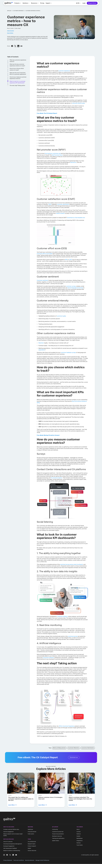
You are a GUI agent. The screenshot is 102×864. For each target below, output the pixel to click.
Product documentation (58, 833)
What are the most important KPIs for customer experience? (18, 73)
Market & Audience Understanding (11, 850)
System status (55, 840)
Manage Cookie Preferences (42, 860)
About (78, 829)
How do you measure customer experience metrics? (18, 77)
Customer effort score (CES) (44, 253)
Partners (79, 842)
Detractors (73, 162)
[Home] (8, 3)
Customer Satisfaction (88, 747)
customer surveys (71, 286)
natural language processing (75, 287)
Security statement (29, 860)
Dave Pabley (10, 33)
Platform (79, 833)
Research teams (31, 843)
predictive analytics (62, 616)
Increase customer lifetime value (11, 829)
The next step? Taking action (17, 85)
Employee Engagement (8, 846)
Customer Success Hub (57, 831)
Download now (74, 757)
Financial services (32, 831)
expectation (41, 350)
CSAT (49, 204)
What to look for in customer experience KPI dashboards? (17, 82)
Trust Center (80, 845)
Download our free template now (76, 217)
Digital (29, 848)
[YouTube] (16, 855)
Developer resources (57, 836)
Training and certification (58, 838)
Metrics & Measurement (59, 747)
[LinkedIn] (13, 855)
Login (83, 3)
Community (55, 829)
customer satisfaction (63, 204)
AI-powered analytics (56, 478)
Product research (32, 846)
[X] (10, 855)
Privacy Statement (7, 860)
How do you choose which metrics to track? (17, 69)
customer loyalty (61, 316)
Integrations (79, 840)
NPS (66, 259)
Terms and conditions (18, 860)
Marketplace (80, 838)
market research (60, 213)
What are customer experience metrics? (18, 60)
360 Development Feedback (10, 848)
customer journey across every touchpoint (71, 564)
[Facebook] (7, 855)
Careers (78, 836)
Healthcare (30, 829)
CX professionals (32, 841)
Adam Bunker (10, 30)
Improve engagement (8, 831)
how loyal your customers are (52, 153)
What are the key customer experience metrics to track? (17, 65)
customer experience (64, 70)
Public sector (31, 833)
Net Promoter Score (57, 155)
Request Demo (92, 3)
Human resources (32, 850)
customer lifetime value (78, 103)
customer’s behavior (48, 657)
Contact (79, 831)
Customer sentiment (42, 280)
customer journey (72, 636)
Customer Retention (73, 747)
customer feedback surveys (68, 352)
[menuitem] (18, 3)
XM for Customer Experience (66, 726)
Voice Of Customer (7, 841)
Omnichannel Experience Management (12, 843)
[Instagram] (4, 855)
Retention (41, 343)
